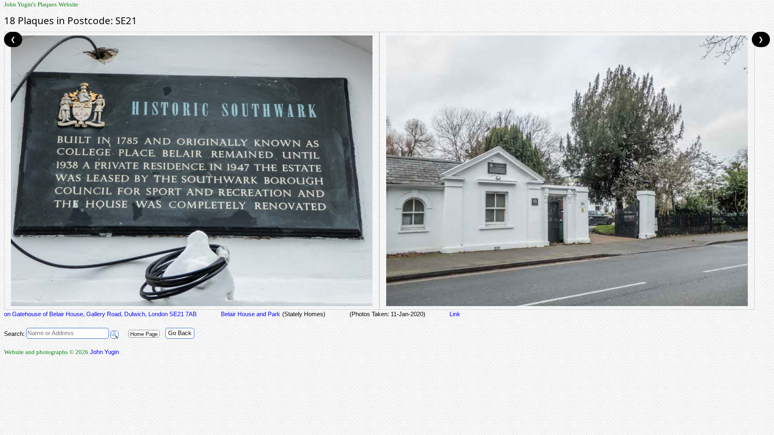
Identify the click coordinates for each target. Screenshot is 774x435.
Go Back (179, 332)
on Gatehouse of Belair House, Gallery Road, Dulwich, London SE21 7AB (100, 314)
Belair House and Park (250, 314)
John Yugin (104, 351)
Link (454, 314)
